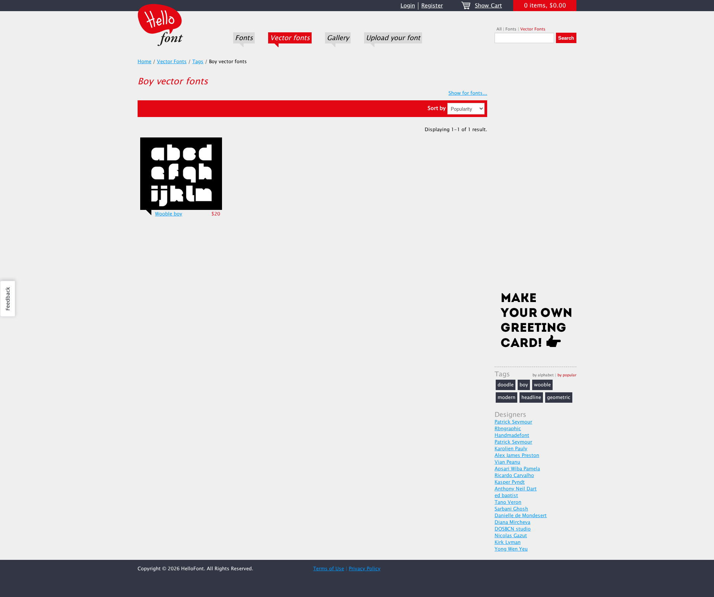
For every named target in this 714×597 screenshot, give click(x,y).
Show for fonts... (467, 93)
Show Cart (488, 5)
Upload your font (393, 38)
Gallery (338, 38)
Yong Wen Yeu (511, 549)
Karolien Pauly (511, 448)
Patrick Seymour (513, 422)
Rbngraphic (508, 428)
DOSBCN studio (513, 529)
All (499, 29)
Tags (197, 61)
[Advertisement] (535, 169)
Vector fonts (290, 38)
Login (408, 5)
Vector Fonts (533, 29)
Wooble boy (168, 214)
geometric (558, 397)
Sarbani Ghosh (511, 509)
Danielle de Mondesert (521, 515)
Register (432, 5)
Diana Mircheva (512, 522)
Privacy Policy (364, 568)
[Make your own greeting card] (535, 321)
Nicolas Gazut (511, 535)
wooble (542, 385)
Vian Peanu (507, 462)
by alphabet (543, 375)
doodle (506, 385)
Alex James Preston (517, 455)
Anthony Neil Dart (516, 489)
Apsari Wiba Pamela (517, 469)
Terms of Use (328, 568)
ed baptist (506, 495)
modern (506, 397)
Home (144, 61)
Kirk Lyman (508, 542)
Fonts (244, 38)
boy (524, 385)
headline (531, 397)
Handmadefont (512, 435)
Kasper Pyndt (510, 482)
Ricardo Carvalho (514, 475)
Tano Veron (508, 502)
